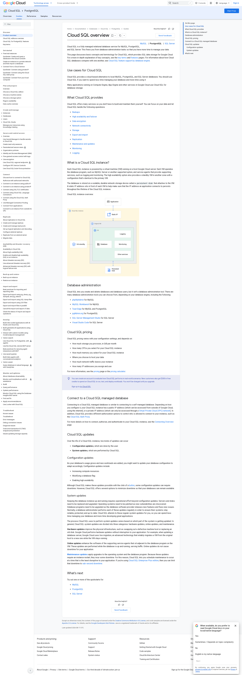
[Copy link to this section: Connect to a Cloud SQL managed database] (130, 398)
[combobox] (180, 3)
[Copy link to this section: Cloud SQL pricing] (94, 332)
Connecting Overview (164, 422)
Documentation (80, 29)
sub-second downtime (92, 563)
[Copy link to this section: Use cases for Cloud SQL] (104, 70)
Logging (75, 153)
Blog (192, 643)
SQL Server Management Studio (86, 318)
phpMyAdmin (78, 300)
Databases (93, 29)
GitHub (142, 643)
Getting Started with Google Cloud (153, 647)
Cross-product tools (66, 3)
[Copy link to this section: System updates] (88, 495)
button (132, 485)
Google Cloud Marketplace (47, 651)
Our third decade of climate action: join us (103, 670)
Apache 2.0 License (69, 623)
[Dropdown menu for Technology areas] (52, 3)
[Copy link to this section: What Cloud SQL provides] (105, 97)
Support (91, 647)
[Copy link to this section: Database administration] (103, 285)
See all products (43, 643)
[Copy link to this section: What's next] (85, 573)
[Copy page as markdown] (120, 35)
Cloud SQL (14, 10)
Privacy (53, 670)
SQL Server (170, 43)
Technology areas (41, 3)
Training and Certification (149, 659)
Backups (76, 112)
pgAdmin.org (77, 313)
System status (94, 655)
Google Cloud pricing (45, 647)
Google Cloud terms (77, 670)
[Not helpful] (173, 29)
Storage (75, 130)
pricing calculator (118, 371)
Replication (77, 139)
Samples (44, 16)
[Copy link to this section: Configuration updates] (95, 458)
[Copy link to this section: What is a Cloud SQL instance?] (111, 162)
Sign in (236, 3)
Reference (31, 16)
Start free (231, 11)
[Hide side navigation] (30, 670)
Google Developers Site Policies (102, 623)
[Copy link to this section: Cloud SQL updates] (96, 434)
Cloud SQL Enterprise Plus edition (144, 560)
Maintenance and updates (83, 144)
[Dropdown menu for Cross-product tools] (78, 3)
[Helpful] (169, 29)
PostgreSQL (31, 10)
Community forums (96, 643)
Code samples (145, 651)
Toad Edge (77, 309)
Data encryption (79, 121)
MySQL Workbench (80, 304)
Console (202, 3)
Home (69, 29)
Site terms (62, 670)
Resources (57, 16)
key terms (122, 57)
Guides (19, 16)
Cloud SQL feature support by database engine (129, 60)
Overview (7, 16)
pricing (97, 371)
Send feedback (165, 35)
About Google (42, 670)
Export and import (80, 135)
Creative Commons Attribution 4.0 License (130, 621)
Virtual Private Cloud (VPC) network (154, 411)
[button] (16, 53)
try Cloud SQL (85, 387)
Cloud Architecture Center (150, 655)
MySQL (143, 43)
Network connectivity (81, 126)
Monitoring (77, 148)
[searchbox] (17, 24)
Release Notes (94, 651)
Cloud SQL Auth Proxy (80, 417)
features (134, 57)
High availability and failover (84, 116)
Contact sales (42, 655)
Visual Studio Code (80, 322)
